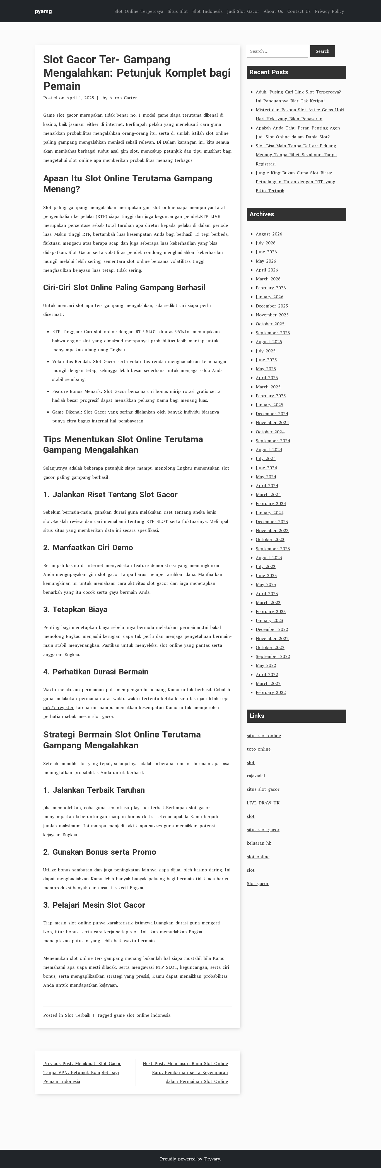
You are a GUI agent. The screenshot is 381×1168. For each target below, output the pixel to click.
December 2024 (272, 413)
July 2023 (266, 566)
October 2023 (270, 539)
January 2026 (269, 297)
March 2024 (268, 494)
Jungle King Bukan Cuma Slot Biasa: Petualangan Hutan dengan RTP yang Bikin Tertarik (295, 182)
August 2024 (269, 449)
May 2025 (266, 369)
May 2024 (266, 477)
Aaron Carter (123, 98)
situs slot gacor (263, 789)
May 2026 (266, 261)
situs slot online (264, 735)
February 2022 (271, 692)
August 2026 (269, 234)
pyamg (43, 11)
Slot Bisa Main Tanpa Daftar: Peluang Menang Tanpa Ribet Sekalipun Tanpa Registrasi (296, 155)
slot (251, 762)
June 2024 (266, 468)
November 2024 (272, 422)
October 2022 (270, 647)
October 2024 (270, 432)
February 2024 (271, 503)
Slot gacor (258, 883)
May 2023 (266, 584)
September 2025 (273, 333)
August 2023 (269, 557)
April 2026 (267, 270)
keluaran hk (259, 843)
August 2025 (269, 341)
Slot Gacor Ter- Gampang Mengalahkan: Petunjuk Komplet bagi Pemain (137, 73)
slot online (258, 857)
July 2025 (266, 351)
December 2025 (272, 306)
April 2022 (267, 674)
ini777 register (58, 707)
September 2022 (273, 656)
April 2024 (267, 485)
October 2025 (270, 324)
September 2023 (273, 548)
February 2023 (271, 611)
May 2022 (266, 665)
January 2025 (269, 405)
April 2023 (267, 593)
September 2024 (273, 441)
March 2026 (268, 279)
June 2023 (266, 575)
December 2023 (272, 521)
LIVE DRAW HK (263, 803)
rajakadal (256, 776)
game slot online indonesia (142, 1015)
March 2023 (268, 602)
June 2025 (266, 360)
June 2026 (266, 252)
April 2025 (267, 377)
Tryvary (212, 1159)
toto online (259, 749)
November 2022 (272, 638)
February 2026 (271, 288)
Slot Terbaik (77, 1015)
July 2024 (266, 458)
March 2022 (268, 683)
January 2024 (269, 513)
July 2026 (266, 243)
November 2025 (272, 315)
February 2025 (271, 396)
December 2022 (272, 629)
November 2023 (272, 530)
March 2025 (268, 387)
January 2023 (269, 620)
